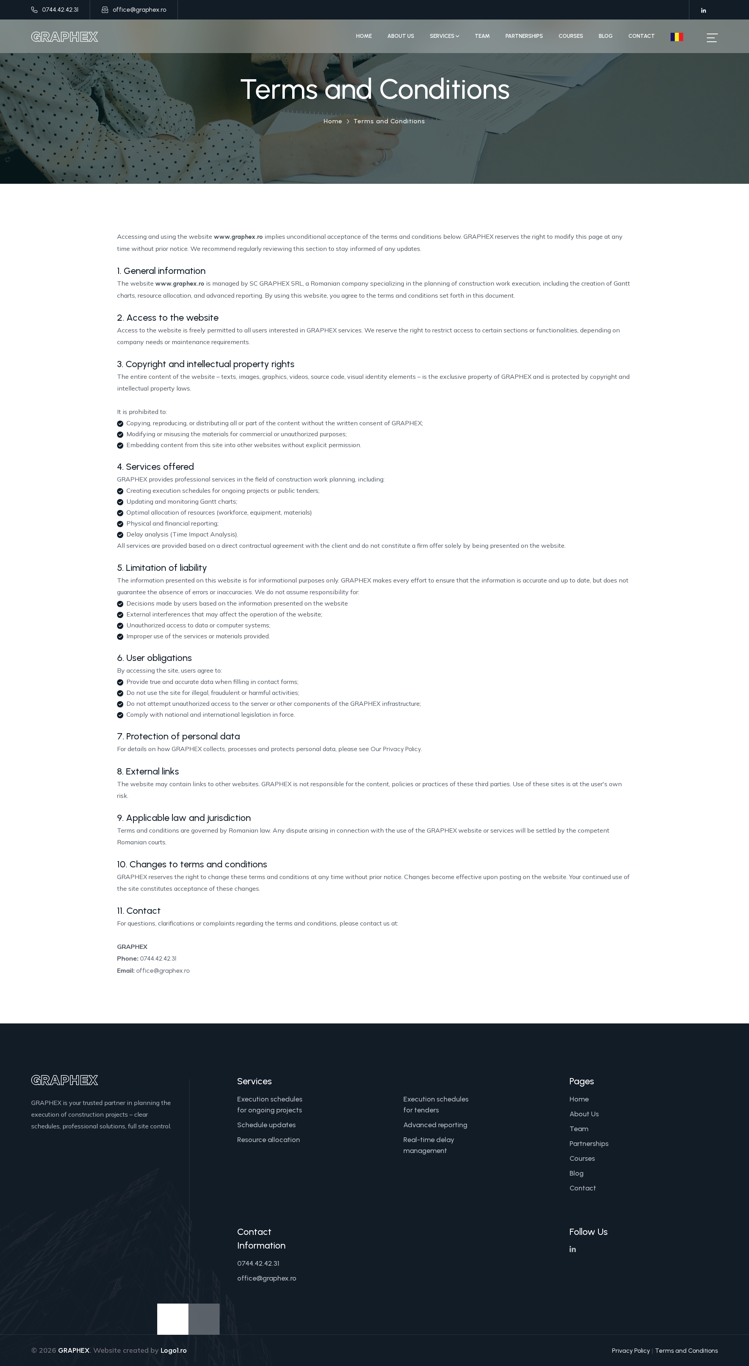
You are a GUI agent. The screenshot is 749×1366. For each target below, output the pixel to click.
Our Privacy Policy (396, 749)
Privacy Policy (631, 1350)
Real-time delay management (428, 1145)
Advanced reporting (435, 1125)
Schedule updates (266, 1125)
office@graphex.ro (139, 9)
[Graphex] (64, 36)
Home (364, 36)
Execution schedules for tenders (436, 1104)
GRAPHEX (74, 1350)
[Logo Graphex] (64, 1079)
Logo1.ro (174, 1350)
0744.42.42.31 (60, 9)
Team (482, 36)
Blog (606, 36)
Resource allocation (268, 1139)
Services (443, 36)
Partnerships (524, 36)
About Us (400, 36)
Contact (641, 36)
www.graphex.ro (238, 236)
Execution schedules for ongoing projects (269, 1104)
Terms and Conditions (686, 1350)
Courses (571, 36)
